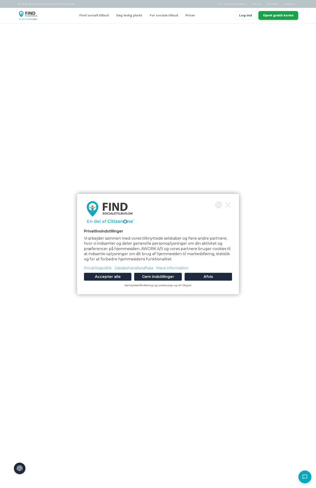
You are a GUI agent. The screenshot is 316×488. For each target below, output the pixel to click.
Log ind (245, 15)
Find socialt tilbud (94, 15)
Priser (190, 15)
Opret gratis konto (278, 15)
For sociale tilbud (164, 15)
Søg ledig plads (129, 15)
